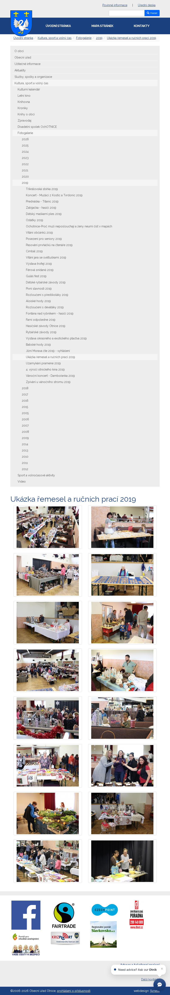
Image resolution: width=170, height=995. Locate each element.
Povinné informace (114, 5)
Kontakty (141, 26)
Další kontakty (150, 979)
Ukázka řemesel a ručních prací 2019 (131, 38)
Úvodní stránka (58, 26)
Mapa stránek (102, 26)
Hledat (153, 13)
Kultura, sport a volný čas (55, 38)
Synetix (155, 991)
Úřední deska (146, 5)
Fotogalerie (83, 38)
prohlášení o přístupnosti (73, 991)
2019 (99, 38)
